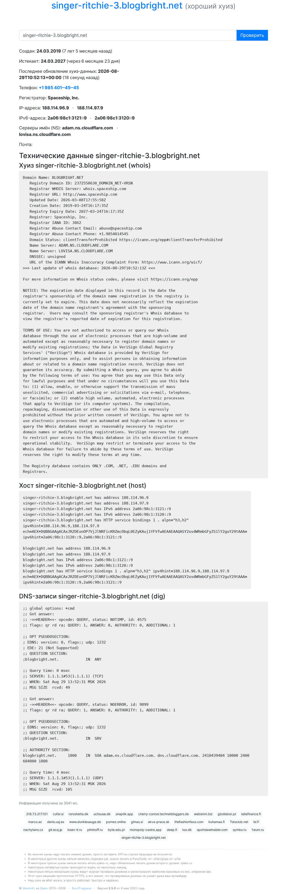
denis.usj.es (55, 822)
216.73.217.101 (37, 814)
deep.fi (172, 830)
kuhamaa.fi (217, 822)
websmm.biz (203, 814)
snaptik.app (124, 814)
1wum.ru (258, 830)
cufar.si (58, 814)
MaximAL (29, 888)
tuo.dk (187, 830)
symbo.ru (239, 830)
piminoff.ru (95, 830)
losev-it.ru (74, 830)
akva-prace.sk (158, 822)
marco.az (35, 822)
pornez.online (116, 822)
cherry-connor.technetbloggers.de (163, 814)
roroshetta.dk (78, 814)
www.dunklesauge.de (85, 822)
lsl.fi (256, 822)
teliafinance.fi (251, 814)
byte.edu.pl (116, 830)
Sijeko (44, 888)
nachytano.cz (33, 830)
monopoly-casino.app (146, 830)
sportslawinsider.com (212, 830)
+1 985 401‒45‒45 (59, 87)
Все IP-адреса (81, 888)
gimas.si (137, 822)
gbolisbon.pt (227, 814)
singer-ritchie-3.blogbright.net (144, 837)
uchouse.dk (102, 814)
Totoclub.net (239, 822)
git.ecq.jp (55, 830)
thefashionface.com (188, 822)
